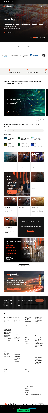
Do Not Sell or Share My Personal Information (33, 394)
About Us (6, 369)
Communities (27, 371)
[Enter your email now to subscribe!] (26, 300)
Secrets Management (39, 337)
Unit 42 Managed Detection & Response (28, 348)
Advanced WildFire (8, 338)
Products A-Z (27, 382)
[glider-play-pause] (43, 37)
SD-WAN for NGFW (17, 330)
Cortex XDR (27, 341)
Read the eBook (11, 111)
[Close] (46, 407)
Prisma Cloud (27, 334)
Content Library (28, 373)
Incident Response (38, 357)
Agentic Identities (38, 335)
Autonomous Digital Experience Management (18, 347)
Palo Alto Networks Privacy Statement (31, 304)
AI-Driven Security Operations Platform (28, 318)
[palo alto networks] (7, 6)
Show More (24, 265)
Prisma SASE (16, 340)
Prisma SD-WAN (17, 356)
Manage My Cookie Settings (23, 410)
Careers (5, 371)
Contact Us (6, 373)
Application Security (29, 325)
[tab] (30, 37)
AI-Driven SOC (27, 337)
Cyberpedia (27, 375)
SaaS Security (7, 356)
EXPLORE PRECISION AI (13, 288)
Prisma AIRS (6, 323)
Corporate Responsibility (9, 375)
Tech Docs (27, 390)
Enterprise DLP (17, 350)
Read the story (9, 32)
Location (6, 382)
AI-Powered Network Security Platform (12, 317)
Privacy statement (32, 408)
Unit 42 (26, 392)
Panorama (16, 334)
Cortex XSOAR (27, 343)
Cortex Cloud (27, 323)
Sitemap (26, 388)
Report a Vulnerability (29, 386)
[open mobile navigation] (44, 6)
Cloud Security (28, 321)
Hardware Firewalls (17, 323)
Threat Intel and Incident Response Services (38, 351)
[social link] (23, 405)
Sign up (39, 300)
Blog (26, 369)
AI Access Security (8, 325)
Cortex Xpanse (28, 345)
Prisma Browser (17, 354)
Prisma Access (17, 352)
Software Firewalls (17, 325)
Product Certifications (29, 384)
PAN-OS (15, 332)
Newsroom (6, 384)
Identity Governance (39, 329)
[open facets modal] (5, 131)
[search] (41, 6)
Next (42, 119)
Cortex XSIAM (27, 339)
